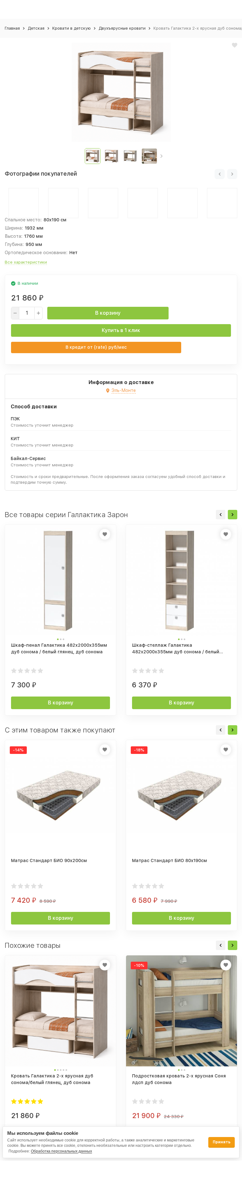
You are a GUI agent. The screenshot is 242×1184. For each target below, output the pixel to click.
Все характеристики (26, 262)
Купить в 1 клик (121, 330)
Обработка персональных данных (61, 1151)
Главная (12, 28)
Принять (221, 1142)
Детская (36, 28)
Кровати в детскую (71, 28)
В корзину (108, 313)
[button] (161, 156)
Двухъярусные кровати (122, 28)
